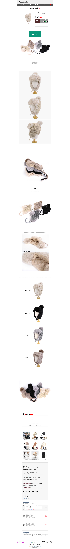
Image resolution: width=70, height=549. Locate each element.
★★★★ (30, 509)
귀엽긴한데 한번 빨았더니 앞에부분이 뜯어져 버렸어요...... (31, 523)
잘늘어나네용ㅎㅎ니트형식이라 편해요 (29, 515)
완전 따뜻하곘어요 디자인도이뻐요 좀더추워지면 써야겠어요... (32, 526)
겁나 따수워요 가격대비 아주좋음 (29, 516)
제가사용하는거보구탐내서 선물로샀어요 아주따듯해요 (31, 517)
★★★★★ (33, 509)
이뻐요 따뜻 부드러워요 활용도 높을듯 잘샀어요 (30, 525)
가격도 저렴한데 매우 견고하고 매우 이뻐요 (30, 524)
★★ (26, 509)
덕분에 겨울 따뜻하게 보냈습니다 (29, 514)
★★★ (28, 509)
